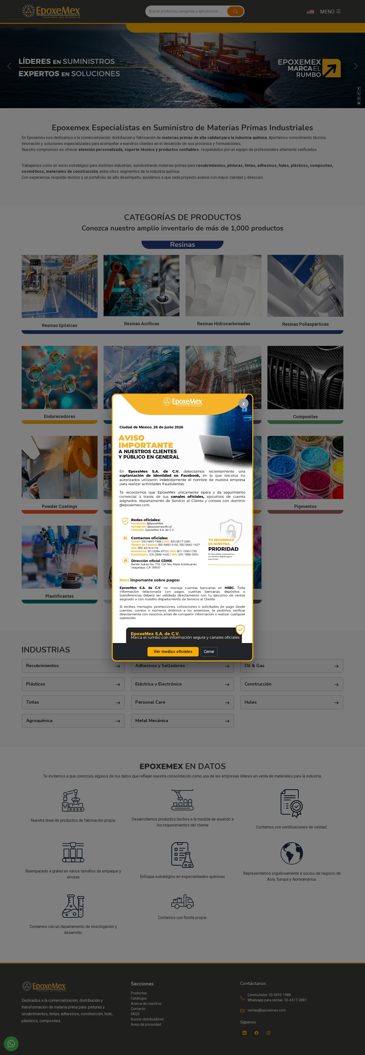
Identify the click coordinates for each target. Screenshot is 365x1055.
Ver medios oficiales (173, 651)
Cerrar (209, 651)
